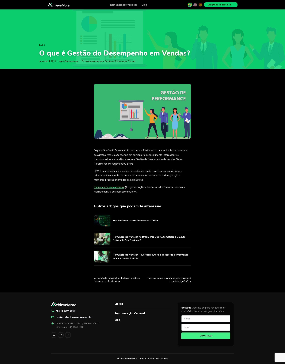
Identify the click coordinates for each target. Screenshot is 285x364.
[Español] (200, 5)
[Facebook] (68, 335)
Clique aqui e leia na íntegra (109, 187)
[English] (195, 5)
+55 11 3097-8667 (63, 311)
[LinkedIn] (53, 335)
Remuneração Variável (123, 4)
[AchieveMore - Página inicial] (59, 5)
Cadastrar (206, 335)
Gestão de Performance (116, 61)
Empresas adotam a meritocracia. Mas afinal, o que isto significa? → (169, 280)
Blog (144, 4)
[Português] (190, 5)
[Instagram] (61, 335)
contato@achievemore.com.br (71, 317)
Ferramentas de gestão (93, 61)
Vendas (132, 61)
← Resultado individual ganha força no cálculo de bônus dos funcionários (117, 280)
